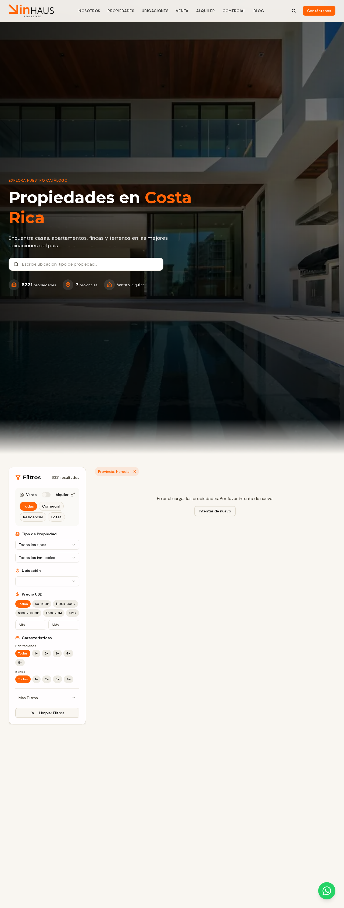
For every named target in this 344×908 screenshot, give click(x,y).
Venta (182, 10)
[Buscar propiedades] (294, 11)
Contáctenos (319, 10)
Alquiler (205, 10)
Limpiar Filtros (51, 712)
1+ (36, 653)
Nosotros (89, 10)
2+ (46, 653)
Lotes (56, 517)
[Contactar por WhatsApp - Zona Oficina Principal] (326, 890)
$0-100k (42, 604)
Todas (28, 506)
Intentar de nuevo (215, 511)
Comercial (234, 10)
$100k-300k (65, 604)
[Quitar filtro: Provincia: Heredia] (134, 471)
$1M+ (72, 613)
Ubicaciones (155, 10)
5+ (20, 662)
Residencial (33, 517)
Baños (20, 672)
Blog (258, 10)
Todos (23, 604)
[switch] (46, 494)
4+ (68, 653)
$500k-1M (54, 613)
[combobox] (90, 264)
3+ (57, 653)
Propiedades (121, 10)
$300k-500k (28, 613)
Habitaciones (25, 646)
